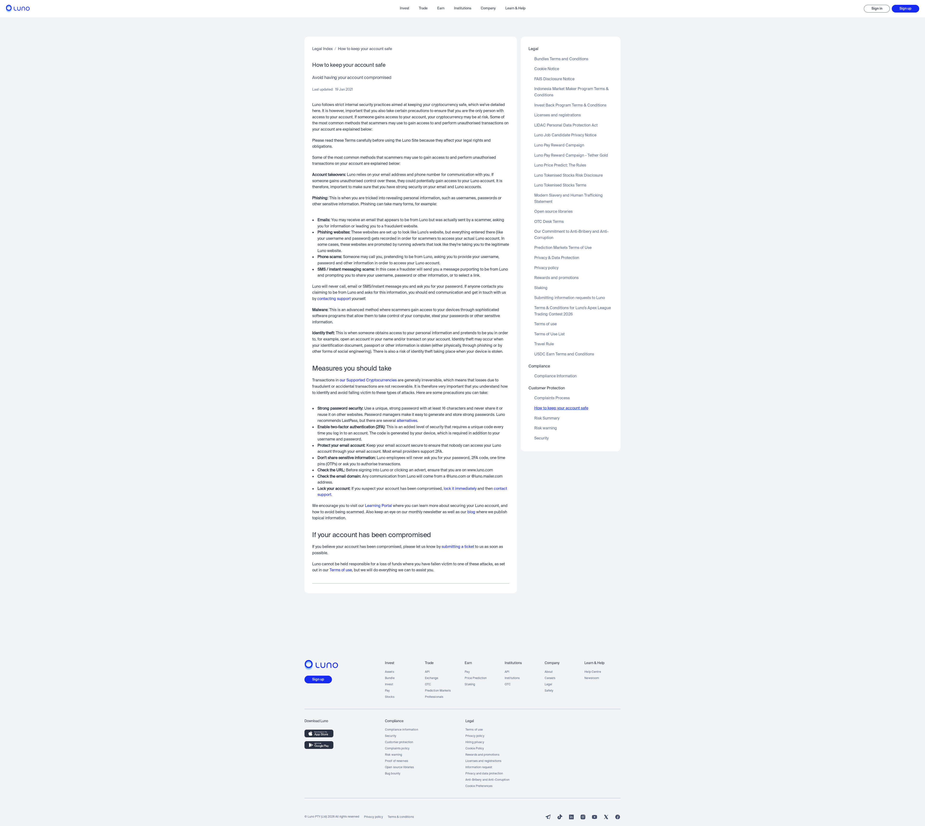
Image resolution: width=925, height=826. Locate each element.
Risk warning (545, 428)
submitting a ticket (458, 547)
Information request (478, 767)
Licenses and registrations (557, 115)
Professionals (434, 697)
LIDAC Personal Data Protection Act (566, 125)
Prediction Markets (438, 690)
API (427, 672)
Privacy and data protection (484, 773)
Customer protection (399, 742)
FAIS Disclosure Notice (554, 79)
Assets (389, 672)
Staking (541, 288)
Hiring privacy (474, 742)
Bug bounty (392, 773)
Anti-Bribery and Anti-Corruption (487, 780)
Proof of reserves (396, 761)
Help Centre (592, 672)
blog (471, 512)
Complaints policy (397, 748)
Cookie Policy (474, 748)
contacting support (334, 299)
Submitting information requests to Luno (569, 298)
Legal (548, 684)
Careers (550, 678)
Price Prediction (476, 678)
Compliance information (401, 729)
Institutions (512, 678)
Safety (549, 690)
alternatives (407, 421)
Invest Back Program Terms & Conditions (570, 105)
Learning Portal (378, 506)
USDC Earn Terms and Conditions (564, 354)
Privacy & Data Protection (556, 258)
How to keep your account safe (365, 49)
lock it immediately (460, 489)
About (549, 672)
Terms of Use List (549, 334)
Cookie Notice (546, 69)
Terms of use (341, 570)
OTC (428, 684)
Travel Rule (544, 344)
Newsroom (591, 678)
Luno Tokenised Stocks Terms (560, 185)
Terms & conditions (401, 817)
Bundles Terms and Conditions (561, 59)
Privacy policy (546, 268)
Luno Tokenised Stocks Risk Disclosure (568, 176)
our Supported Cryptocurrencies (368, 380)
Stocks (389, 697)
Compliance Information (555, 376)
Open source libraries (553, 212)
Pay (387, 690)
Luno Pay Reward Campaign (559, 145)
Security (541, 438)
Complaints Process (552, 398)
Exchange (431, 678)
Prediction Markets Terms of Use (563, 248)
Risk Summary (546, 418)
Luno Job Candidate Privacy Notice (565, 135)
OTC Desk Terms (549, 222)
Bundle (390, 678)
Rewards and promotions (556, 278)
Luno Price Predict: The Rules (560, 165)
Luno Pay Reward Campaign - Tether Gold (571, 156)
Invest (389, 684)
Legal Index (322, 49)
